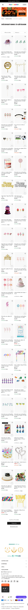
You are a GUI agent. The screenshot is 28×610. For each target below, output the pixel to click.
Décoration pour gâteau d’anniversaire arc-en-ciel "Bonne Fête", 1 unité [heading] (6, 438)
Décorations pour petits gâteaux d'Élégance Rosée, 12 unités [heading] (7, 244)
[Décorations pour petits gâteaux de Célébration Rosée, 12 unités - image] (20, 163)
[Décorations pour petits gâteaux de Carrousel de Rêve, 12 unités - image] (20, 259)
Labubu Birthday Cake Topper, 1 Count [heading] (20, 293)
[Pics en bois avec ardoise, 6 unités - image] (20, 115)
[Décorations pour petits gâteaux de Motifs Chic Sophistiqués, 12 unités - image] (7, 139)
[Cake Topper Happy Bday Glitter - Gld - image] (7, 187)
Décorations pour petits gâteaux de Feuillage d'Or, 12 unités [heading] (20, 52)
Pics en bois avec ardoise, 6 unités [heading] (19, 125)
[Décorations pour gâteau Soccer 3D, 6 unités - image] (20, 139)
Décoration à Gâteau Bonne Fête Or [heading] (19, 511)
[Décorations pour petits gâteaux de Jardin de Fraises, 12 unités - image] (20, 210)
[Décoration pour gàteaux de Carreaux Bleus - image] (20, 331)
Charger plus (14, 523)
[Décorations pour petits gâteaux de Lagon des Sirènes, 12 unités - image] (7, 405)
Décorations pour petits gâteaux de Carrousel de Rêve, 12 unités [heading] (20, 269)
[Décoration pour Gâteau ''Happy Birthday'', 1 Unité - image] (7, 67)
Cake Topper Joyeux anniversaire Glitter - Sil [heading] (18, 196)
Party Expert (7, 603)
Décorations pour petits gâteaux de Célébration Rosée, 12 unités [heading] (20, 173)
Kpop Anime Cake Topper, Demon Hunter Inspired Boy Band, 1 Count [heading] (6, 220)
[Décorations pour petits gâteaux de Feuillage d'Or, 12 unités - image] (20, 43)
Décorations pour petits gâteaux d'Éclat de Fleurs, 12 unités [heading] (20, 317)
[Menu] (2, 4)
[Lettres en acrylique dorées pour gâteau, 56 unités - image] (7, 163)
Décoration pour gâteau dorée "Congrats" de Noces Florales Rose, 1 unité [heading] (20, 77)
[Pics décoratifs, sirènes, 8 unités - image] (7, 453)
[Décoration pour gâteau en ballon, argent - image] (7, 90)
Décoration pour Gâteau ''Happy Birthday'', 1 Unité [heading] (6, 77)
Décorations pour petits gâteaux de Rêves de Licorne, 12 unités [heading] (7, 340)
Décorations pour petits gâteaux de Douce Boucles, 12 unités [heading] (20, 100)
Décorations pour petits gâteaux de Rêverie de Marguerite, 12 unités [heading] (7, 293)
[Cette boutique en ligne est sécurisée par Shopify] (10, 597)
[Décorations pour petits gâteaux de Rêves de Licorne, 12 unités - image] (7, 331)
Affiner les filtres (8, 32)
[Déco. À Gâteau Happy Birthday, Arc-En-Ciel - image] (20, 356)
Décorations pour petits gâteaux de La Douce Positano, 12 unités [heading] (20, 415)
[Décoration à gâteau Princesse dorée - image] (7, 259)
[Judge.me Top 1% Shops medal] (14, 550)
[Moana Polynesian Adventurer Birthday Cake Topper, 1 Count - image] (20, 476)
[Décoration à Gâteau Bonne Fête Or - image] (20, 501)
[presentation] (7, 53)
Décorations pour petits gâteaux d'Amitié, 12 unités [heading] (7, 365)
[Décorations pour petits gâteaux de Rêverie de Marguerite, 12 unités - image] (7, 283)
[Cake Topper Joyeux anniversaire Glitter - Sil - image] (20, 187)
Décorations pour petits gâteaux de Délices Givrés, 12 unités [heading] (20, 244)
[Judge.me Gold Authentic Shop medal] (7, 550)
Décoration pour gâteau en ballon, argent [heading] (6, 100)
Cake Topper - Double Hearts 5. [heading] (20, 462)
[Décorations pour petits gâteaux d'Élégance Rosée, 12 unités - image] (7, 235)
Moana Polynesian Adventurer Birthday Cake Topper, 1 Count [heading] (20, 486)
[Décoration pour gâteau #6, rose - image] (7, 307)
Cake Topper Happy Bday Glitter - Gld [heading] (7, 196)
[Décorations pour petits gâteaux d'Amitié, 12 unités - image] (7, 356)
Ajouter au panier (25, 49)
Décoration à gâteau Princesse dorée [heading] (7, 269)
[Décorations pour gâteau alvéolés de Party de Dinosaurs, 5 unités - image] (20, 380)
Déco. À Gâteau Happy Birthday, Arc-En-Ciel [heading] (20, 365)
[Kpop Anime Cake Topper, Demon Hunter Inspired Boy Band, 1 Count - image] (7, 210)
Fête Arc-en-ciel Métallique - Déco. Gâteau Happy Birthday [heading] (7, 511)
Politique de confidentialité (18, 606)
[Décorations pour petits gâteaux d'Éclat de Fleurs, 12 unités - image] (20, 307)
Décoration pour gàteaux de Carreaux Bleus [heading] (19, 340)
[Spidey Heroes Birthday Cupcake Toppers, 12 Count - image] (20, 428)
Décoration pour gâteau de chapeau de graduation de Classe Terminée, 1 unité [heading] (6, 486)
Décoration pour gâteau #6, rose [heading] (6, 317)
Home (2, 18)
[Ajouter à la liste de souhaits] (12, 36)
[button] (24, 5)
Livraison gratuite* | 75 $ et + (14, 1)
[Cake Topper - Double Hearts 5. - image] (20, 453)
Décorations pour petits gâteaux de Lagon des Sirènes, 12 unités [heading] (7, 415)
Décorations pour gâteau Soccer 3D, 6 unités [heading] (20, 149)
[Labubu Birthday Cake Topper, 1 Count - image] (20, 283)
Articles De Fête (9, 18)
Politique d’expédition (15, 608)
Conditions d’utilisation (5, 608)
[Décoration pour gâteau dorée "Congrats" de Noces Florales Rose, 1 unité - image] (20, 67)
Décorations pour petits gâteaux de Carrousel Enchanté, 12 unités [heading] (7, 125)
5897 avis (5, 590)
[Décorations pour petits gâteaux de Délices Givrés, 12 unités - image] (20, 235)
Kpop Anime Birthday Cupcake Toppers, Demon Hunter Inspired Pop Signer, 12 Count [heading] (7, 390)
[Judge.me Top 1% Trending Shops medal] (20, 550)
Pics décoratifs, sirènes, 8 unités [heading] (7, 462)
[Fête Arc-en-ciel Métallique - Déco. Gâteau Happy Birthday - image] (7, 501)
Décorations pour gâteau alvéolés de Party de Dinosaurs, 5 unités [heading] (20, 390)
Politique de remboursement (6, 606)
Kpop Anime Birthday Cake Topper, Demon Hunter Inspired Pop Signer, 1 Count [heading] (7, 52)
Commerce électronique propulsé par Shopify (12, 604)
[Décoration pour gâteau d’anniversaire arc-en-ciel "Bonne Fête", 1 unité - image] (7, 428)
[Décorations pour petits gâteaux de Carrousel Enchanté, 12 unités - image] (7, 115)
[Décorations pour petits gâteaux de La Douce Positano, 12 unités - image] (20, 405)
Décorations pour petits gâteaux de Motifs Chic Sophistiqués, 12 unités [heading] (7, 149)
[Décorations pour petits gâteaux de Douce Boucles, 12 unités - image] (20, 90)
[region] (14, 1)
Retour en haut (14, 526)
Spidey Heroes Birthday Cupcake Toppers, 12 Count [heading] (19, 438)
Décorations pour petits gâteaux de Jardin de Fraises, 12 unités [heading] (20, 220)
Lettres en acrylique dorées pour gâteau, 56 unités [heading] (6, 173)
